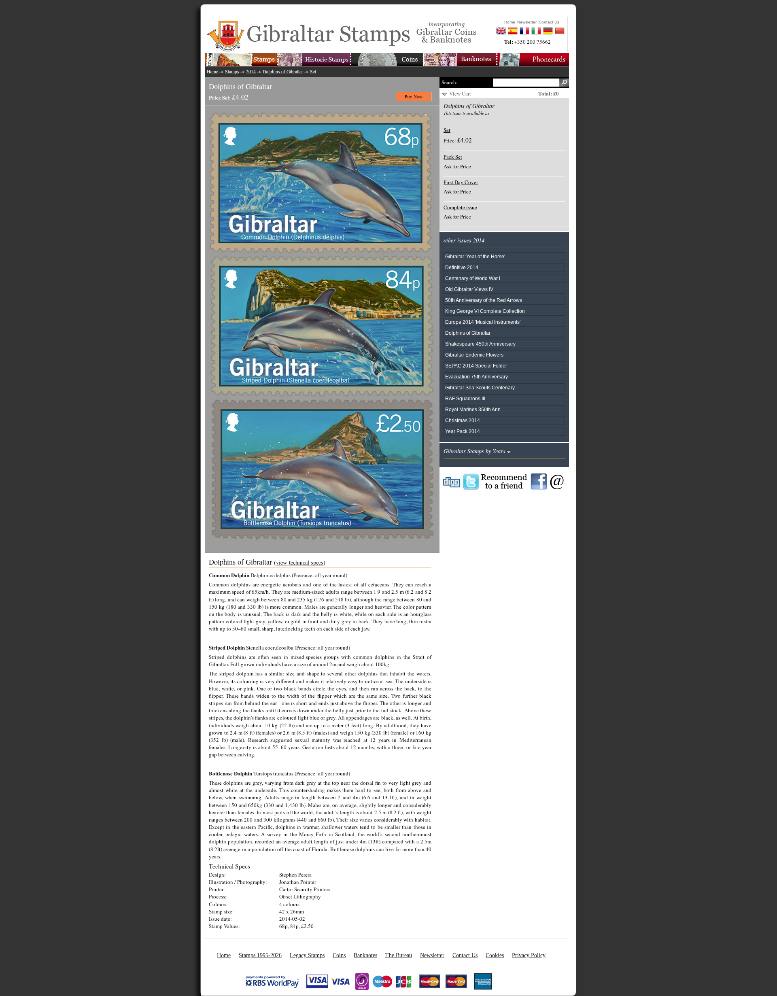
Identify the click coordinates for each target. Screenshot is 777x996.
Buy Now (413, 96)
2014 (251, 71)
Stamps (232, 71)
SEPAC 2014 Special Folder (476, 365)
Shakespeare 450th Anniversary (480, 343)
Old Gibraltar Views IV (469, 289)
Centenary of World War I (472, 278)
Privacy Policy (529, 955)
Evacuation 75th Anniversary (476, 376)
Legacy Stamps (307, 955)
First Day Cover (461, 182)
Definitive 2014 (461, 267)
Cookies (495, 955)
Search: (450, 82)
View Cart (460, 93)
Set (313, 71)
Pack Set (453, 156)
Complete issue (460, 207)
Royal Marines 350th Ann (473, 409)
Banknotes (365, 955)
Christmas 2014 (462, 420)
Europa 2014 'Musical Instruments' (482, 322)
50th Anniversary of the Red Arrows (483, 300)
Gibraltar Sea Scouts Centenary (480, 387)
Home (212, 71)
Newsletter (432, 955)
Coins (339, 955)
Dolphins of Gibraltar (283, 71)
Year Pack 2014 (462, 431)
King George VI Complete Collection (485, 311)
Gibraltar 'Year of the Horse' (475, 256)
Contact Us (465, 955)
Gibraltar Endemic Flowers (474, 354)
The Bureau (398, 955)
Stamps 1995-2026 (260, 955)
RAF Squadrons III (465, 398)
